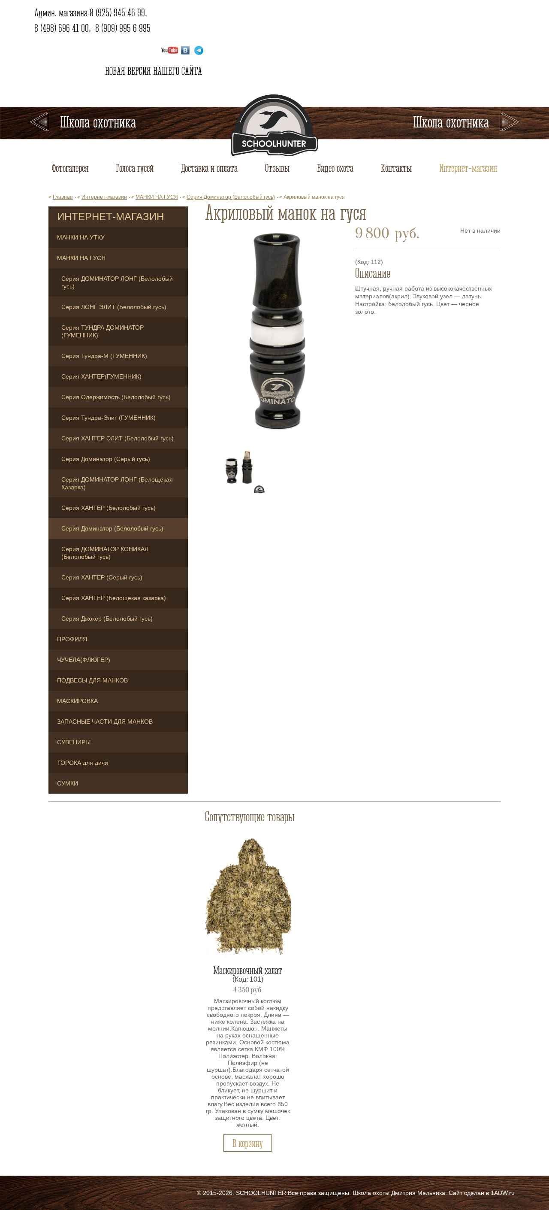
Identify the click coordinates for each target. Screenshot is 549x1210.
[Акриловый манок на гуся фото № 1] (275, 333)
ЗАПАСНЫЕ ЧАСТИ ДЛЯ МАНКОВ (105, 721)
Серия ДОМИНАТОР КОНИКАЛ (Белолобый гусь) (104, 553)
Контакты (396, 167)
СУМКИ (67, 783)
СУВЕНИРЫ (73, 742)
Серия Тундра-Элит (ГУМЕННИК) (108, 417)
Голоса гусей (135, 167)
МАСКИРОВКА (77, 700)
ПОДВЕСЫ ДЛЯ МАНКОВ (92, 680)
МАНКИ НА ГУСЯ (81, 258)
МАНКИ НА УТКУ (81, 237)
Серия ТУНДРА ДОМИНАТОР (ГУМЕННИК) (102, 331)
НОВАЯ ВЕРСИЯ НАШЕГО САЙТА (152, 70)
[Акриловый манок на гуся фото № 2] (239, 468)
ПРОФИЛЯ (72, 639)
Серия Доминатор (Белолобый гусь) (112, 528)
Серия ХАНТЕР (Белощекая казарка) (113, 597)
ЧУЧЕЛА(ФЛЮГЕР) (83, 659)
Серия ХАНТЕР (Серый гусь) (101, 577)
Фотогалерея (70, 167)
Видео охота (335, 167)
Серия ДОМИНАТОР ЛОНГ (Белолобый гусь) (117, 282)
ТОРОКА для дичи (82, 762)
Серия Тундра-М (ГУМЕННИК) (104, 355)
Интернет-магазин (468, 167)
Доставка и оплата (209, 167)
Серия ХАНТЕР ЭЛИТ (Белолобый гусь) (117, 438)
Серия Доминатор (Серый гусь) (105, 458)
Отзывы (277, 167)
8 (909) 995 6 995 (123, 27)
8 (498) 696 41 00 (61, 27)
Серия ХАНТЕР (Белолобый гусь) (108, 507)
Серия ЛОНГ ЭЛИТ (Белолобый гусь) (113, 306)
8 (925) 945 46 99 (117, 12)
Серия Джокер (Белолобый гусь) (107, 618)
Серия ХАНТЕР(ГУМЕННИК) (101, 376)
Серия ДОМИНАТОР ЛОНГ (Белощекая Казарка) (117, 483)
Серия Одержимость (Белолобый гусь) (116, 397)
